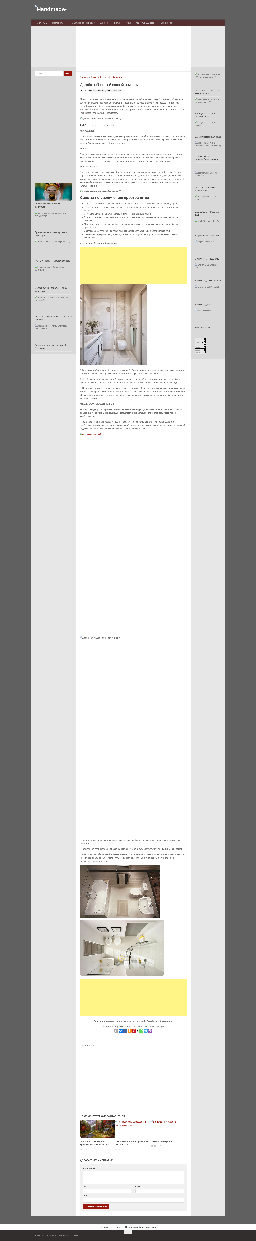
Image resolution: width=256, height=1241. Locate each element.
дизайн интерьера (113, 91)
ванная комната (96, 91)
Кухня (128, 23)
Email (138, 1186)
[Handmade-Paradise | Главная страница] (55, 9)
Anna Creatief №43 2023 (205, 328)
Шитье (116, 23)
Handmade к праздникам (83, 23)
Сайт (85, 1196)
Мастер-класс (59, 23)
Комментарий (90, 1168)
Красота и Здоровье (146, 23)
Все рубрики (167, 23)
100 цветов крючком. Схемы (208, 137)
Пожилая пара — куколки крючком (52, 261)
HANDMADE (41, 23)
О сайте (116, 1227)
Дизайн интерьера (117, 77)
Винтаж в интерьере (161, 1141)
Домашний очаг (98, 77)
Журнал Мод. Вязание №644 (208, 281)
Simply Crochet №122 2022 (207, 235)
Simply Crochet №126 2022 (207, 259)
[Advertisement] (133, 48)
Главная (84, 77)
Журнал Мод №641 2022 (206, 305)
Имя (85, 1186)
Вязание (104, 23)
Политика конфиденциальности (141, 1227)
